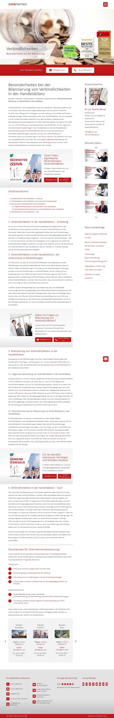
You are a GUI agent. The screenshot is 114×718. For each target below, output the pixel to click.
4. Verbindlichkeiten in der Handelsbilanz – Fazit (24, 212)
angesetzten (50, 139)
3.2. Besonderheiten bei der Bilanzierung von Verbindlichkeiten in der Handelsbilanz (38, 209)
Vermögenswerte (55, 226)
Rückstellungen (26, 128)
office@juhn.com (59, 70)
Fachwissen (19, 99)
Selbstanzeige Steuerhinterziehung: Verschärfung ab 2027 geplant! (96, 257)
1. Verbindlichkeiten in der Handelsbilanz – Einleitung (25, 198)
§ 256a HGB (53, 436)
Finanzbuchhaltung (20, 596)
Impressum (92, 716)
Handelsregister (33, 577)
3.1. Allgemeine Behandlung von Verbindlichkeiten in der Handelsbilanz (34, 207)
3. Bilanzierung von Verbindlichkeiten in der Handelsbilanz (27, 204)
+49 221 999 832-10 (19, 643)
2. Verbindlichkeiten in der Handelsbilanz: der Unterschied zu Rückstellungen (33, 201)
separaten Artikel (56, 362)
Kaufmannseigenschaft (30, 569)
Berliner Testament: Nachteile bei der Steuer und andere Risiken (96, 245)
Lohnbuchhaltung (34, 596)
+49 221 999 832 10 (85, 70)
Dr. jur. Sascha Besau (95, 109)
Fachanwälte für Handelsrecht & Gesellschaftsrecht (40, 99)
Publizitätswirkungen (54, 577)
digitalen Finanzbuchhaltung (46, 601)
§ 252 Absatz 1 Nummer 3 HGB (25, 393)
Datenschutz (102, 716)
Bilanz (44, 137)
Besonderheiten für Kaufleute (39, 573)
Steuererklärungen (61, 596)
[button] (6, 641)
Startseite (11, 99)
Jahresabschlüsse (48, 596)
